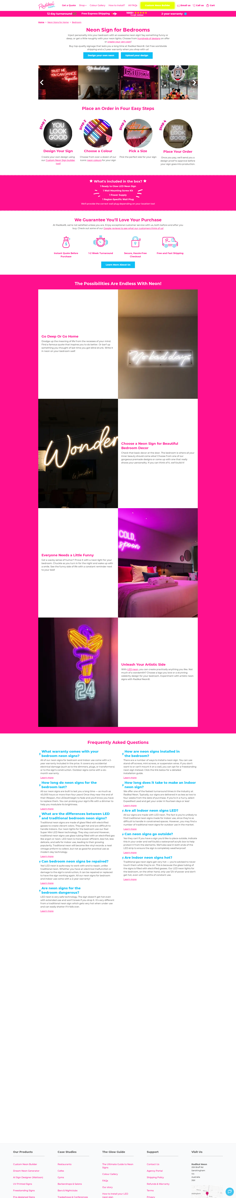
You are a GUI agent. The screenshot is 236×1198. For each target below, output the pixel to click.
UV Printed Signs (22, 1184)
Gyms (61, 1177)
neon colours (94, 160)
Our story (107, 1187)
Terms (150, 1190)
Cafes (61, 1171)
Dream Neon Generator (26, 1171)
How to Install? (117, 5)
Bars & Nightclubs (67, 1190)
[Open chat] (230, 1192)
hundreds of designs (149, 38)
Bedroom (76, 22)
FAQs (105, 1180)
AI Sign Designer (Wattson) (28, 1177)
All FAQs (132, 5)
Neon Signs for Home (58, 22)
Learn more (47, 777)
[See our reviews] (136, 14)
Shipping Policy (155, 1177)
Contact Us (153, 1164)
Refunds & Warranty (158, 1184)
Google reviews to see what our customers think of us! (133, 228)
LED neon (132, 669)
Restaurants (64, 1164)
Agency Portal (155, 1171)
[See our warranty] (174, 13)
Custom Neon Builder (25, 1164)
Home (41, 22)
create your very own (119, 41)
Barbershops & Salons (70, 1184)
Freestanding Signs (24, 1190)
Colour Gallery (97, 5)
